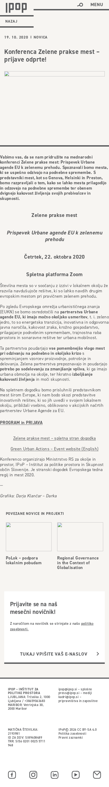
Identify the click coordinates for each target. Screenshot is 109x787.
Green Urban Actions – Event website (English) (55, 448)
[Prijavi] (98, 654)
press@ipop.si (68, 693)
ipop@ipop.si (67, 689)
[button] (80, 5)
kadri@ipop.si (68, 697)
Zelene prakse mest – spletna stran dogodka (54, 438)
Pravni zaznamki (70, 737)
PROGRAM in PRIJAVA (21, 422)
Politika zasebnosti (72, 733)
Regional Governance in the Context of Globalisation (78, 562)
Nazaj (11, 21)
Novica (41, 37)
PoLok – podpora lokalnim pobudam (24, 560)
